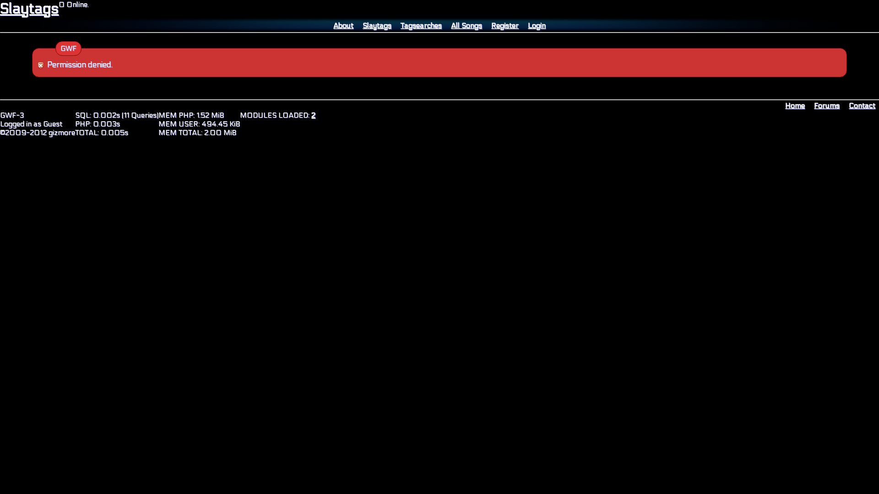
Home (795, 105)
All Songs (466, 25)
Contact (862, 105)
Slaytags (29, 8)
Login (537, 25)
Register (505, 25)
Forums (827, 105)
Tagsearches (421, 25)
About (343, 25)
